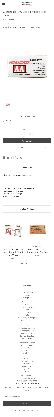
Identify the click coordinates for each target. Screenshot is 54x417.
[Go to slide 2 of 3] (26, 263)
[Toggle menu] (3, 3)
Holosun (27, 364)
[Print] (12, 157)
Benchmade (27, 353)
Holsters (27, 315)
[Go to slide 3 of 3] (30, 263)
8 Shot (8, 124)
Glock (27, 356)
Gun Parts (27, 312)
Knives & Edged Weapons (27, 318)
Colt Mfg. (27, 348)
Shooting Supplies (27, 333)
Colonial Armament (27, 343)
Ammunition (27, 304)
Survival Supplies (27, 336)
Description (27, 168)
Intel (27, 290)
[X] (16, 157)
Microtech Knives (27, 361)
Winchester (27, 366)
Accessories (27, 302)
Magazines (27, 323)
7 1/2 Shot (10, 120)
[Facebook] (4, 157)
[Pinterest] (21, 157)
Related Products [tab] (27, 209)
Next (48, 237)
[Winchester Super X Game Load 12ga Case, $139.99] (37, 229)
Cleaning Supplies (27, 331)
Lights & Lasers (27, 320)
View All (27, 369)
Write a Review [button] (34, 27)
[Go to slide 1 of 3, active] (22, 263)
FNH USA (27, 350)
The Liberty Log (27, 292)
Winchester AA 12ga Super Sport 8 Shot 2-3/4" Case (13, 252)
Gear (27, 310)
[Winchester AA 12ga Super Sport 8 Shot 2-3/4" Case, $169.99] (13, 229)
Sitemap (27, 295)
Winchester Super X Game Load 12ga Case (38, 250)
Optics (27, 325)
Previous (3, 237)
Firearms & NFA (27, 307)
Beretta (27, 358)
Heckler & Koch (27, 345)
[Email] (8, 157)
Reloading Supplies (27, 328)
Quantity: (27, 129)
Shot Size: (27, 116)
